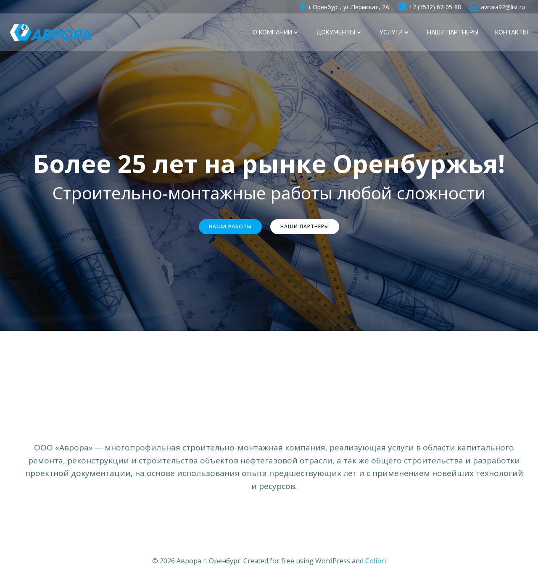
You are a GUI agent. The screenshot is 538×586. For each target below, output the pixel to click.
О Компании (272, 32)
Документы (335, 32)
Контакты (511, 32)
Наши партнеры (452, 32)
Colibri (375, 560)
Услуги (391, 32)
